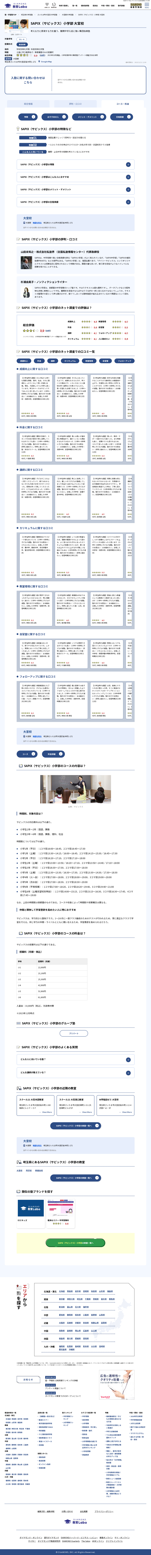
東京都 (62, 1299)
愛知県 (62, 1314)
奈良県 (86, 1322)
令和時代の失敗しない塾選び (113, 1426)
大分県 (94, 1346)
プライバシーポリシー (104, 1511)
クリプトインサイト (114, 1541)
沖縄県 (72, 1349)
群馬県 (112, 1299)
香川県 (70, 1338)
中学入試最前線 (112, 1431)
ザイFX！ (32, 1541)
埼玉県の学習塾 (27, 14)
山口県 (94, 1330)
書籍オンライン (106, 1537)
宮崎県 (102, 1346)
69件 (42, 55)
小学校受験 (86, 1451)
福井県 (86, 1306)
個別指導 (42, 1457)
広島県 (86, 1330)
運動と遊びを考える (113, 1441)
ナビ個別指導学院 (45, 1434)
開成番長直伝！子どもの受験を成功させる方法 (113, 1419)
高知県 (86, 1338)
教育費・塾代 (87, 1430)
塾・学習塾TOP (10, 14)
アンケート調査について (55, 1388)
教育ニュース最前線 (113, 1478)
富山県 (70, 1306)
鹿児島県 (63, 1349)
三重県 (86, 1314)
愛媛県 (78, 1338)
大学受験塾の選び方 (89, 1441)
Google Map (46, 61)
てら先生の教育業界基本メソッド (113, 1436)
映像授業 (42, 1468)
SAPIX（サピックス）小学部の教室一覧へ (74, 1125)
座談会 (95, 5)
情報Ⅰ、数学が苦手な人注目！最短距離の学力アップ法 (113, 1453)
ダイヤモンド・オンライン (31, 1537)
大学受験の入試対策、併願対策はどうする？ (113, 1494)
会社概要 (84, 1511)
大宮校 (19, 1170)
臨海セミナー (44, 1420)
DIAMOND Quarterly (71, 1541)
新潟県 (62, 1306)
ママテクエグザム (137, 1433)
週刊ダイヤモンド (51, 1537)
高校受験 (85, 1420)
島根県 (70, 1330)
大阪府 (62, 1322)
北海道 (62, 1291)
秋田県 (94, 1291)
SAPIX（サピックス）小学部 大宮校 (91, 14)
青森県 (70, 1291)
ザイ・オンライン (122, 1537)
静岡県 (70, 1314)
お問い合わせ (67, 1511)
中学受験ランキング (68, 1417)
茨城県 (96, 1299)
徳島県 (62, 1338)
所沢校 (29, 1170)
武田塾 (41, 1445)
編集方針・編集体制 (46, 1511)
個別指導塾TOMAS (46, 1427)
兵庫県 (70, 1322)
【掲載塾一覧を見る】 (47, 1416)
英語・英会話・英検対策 (113, 1467)
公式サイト (18, 34)
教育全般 (85, 1438)
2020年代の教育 (136, 1416)
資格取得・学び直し (89, 1427)
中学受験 (85, 1416)
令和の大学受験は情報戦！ (113, 1446)
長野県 (94, 1314)
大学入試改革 (135, 1423)
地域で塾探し (64, 5)
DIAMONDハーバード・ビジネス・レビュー (79, 1537)
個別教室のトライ (45, 1438)
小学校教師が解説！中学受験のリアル (113, 1473)
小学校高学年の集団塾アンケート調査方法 (77, 55)
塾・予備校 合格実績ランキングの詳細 (61, 1380)
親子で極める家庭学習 (137, 1428)
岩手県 (78, 1291)
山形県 (102, 1291)
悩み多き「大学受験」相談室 (114, 1461)
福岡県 (62, 1346)
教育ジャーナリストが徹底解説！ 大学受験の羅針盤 (114, 1485)
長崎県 (78, 1346)
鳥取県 (62, 1330)
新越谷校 (39, 1170)
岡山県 (78, 1330)
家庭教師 (85, 1455)
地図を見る (37, 222)
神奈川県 (71, 1299)
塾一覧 (74, 5)
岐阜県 (78, 1314)
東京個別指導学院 (45, 1423)
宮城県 (86, 1291)
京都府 (78, 1322)
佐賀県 (70, 1346)
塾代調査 (121, 5)
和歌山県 (95, 1322)
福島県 (110, 1291)
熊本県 (86, 1346)
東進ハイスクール (45, 1441)
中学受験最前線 (136, 1420)
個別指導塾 (85, 5)
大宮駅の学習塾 (67, 14)
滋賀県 (104, 1322)
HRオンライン (98, 1541)
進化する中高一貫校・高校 (137, 1438)
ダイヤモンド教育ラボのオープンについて (63, 1396)
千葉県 (88, 1299)
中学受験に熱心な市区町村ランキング (89, 1446)
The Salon (85, 1541)
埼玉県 (80, 1299)
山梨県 (102, 1314)
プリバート (74, 1033)
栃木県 (104, 1299)
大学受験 (85, 1423)
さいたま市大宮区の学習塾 (47, 14)
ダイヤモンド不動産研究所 (49, 1541)
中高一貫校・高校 (107, 5)
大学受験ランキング (68, 1423)
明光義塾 (42, 1430)
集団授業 (42, 1461)
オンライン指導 (44, 1464)
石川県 (78, 1306)
